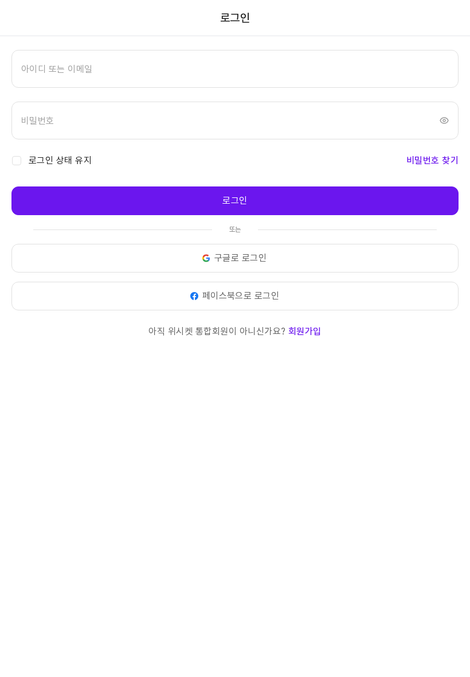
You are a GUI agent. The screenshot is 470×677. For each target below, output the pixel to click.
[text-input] (235, 68)
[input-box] (235, 69)
